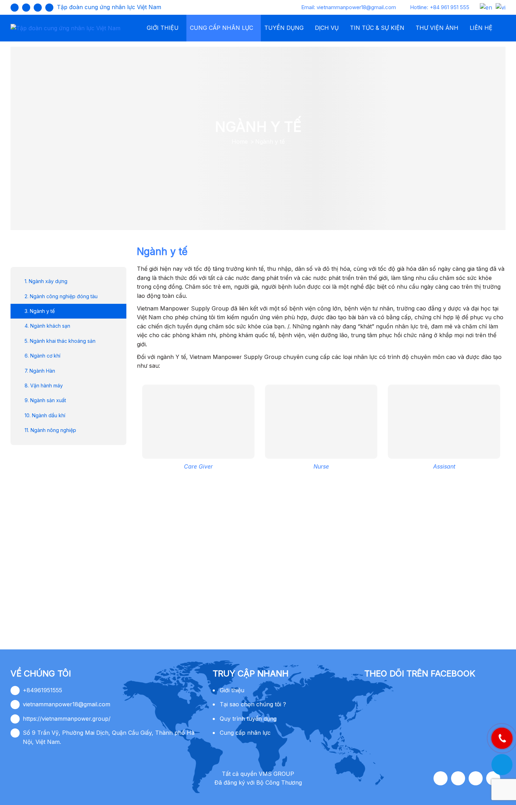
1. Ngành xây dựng (46, 281)
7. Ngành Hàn (40, 370)
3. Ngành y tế (40, 311)
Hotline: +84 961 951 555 (439, 7)
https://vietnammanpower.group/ (67, 718)
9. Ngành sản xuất (45, 400)
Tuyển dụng (284, 27)
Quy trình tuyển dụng (248, 718)
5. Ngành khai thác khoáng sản (60, 340)
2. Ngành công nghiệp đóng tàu (61, 296)
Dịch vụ (327, 27)
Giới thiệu (163, 27)
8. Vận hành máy (44, 385)
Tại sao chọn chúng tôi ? (253, 704)
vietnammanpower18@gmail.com (66, 704)
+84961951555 (42, 690)
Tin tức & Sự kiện (377, 27)
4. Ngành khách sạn (47, 326)
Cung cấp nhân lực (221, 27)
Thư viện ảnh (437, 27)
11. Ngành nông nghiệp (50, 430)
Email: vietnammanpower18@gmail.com (348, 7)
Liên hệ (481, 27)
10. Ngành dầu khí (45, 415)
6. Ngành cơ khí (42, 356)
